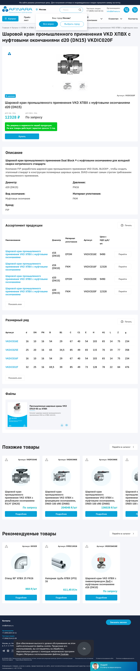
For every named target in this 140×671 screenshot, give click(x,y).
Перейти (123, 254)
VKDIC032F (11, 366)
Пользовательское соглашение (84, 658)
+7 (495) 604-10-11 (9, 633)
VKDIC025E (11, 349)
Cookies (64, 654)
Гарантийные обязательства (24, 660)
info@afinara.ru (113, 11)
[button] (41, 9)
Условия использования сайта (104, 658)
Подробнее (21, 514)
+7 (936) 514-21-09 (9, 638)
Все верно (48, 24)
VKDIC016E (11, 341)
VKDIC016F (11, 358)
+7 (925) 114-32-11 (94, 11)
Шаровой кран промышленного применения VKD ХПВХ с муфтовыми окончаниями (26, 254)
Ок (84, 648)
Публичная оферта (7, 660)
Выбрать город (72, 24)
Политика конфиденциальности (125, 658)
